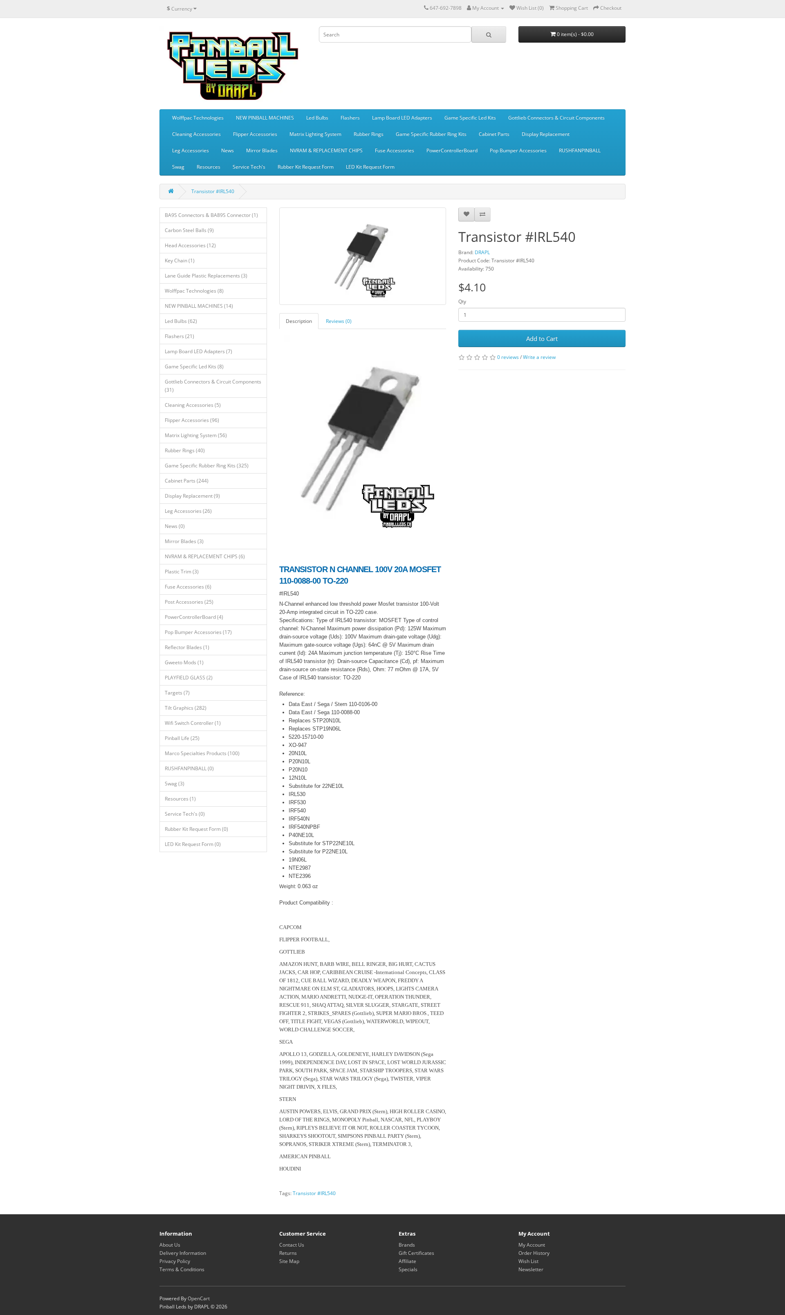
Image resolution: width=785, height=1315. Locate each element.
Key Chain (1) (180, 260)
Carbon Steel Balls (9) (189, 230)
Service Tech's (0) (185, 813)
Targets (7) (177, 692)
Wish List (528, 1261)
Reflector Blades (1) (187, 647)
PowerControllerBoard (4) (194, 617)
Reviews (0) (339, 321)
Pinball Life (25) (182, 738)
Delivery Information (182, 1253)
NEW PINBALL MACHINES (265, 117)
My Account (531, 1244)
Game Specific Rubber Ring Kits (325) (207, 465)
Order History (534, 1253)
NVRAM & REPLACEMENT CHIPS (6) (205, 556)
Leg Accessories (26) (188, 511)
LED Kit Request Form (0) (193, 844)
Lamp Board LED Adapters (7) (198, 351)
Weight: (287, 886)
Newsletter (530, 1269)
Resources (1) (180, 798)
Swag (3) (174, 783)
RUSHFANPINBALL (580, 150)
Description (299, 321)
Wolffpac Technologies (198, 117)
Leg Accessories (190, 150)
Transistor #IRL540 (212, 191)
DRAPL (482, 252)
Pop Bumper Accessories (518, 150)
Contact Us (291, 1244)
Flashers (350, 117)
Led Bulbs (317, 117)
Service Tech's (249, 166)
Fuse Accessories (394, 150)
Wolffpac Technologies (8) (194, 290)
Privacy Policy (174, 1261)
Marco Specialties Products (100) (202, 753)
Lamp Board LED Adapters (402, 117)
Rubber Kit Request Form (306, 166)
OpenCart (199, 1298)
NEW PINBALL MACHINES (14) (199, 305)
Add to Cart (542, 338)
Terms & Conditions (181, 1269)
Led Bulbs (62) (181, 321)
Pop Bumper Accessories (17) (198, 632)
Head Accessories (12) (190, 245)
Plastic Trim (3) (182, 571)
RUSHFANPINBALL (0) (189, 768)
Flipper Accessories (255, 134)
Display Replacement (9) (192, 495)
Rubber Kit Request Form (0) (196, 829)
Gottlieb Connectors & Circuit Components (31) (213, 385)
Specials (408, 1269)
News (227, 150)
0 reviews (508, 357)
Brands (407, 1244)
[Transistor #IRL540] (362, 256)
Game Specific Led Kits (470, 117)
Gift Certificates (416, 1253)
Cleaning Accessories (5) (193, 404)
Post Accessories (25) (189, 601)
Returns (288, 1253)
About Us (169, 1244)
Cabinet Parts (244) (187, 480)
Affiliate (407, 1261)
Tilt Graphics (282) (185, 707)
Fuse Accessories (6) (188, 586)
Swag (178, 166)
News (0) (175, 526)
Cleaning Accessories (196, 134)
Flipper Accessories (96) (192, 420)
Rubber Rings (369, 134)
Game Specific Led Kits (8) (194, 366)
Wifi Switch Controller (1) (193, 723)
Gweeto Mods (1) (184, 662)
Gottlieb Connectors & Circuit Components (556, 117)
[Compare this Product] (482, 214)
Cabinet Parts (494, 134)
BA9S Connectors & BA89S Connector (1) (211, 215)
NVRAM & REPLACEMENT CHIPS (326, 150)
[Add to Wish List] (466, 214)
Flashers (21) (179, 336)
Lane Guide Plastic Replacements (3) (206, 275)
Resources (208, 166)
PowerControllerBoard (452, 150)
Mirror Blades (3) (184, 541)
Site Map (289, 1261)
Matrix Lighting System (315, 134)
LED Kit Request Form (370, 166)
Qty (462, 301)
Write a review (539, 357)
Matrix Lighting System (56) (196, 435)
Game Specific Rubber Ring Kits (431, 134)
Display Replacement (546, 134)
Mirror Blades (262, 150)
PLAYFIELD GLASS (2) (189, 677)
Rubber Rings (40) (185, 450)
